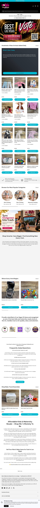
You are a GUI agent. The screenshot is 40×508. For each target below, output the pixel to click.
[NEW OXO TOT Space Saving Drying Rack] (7, 159)
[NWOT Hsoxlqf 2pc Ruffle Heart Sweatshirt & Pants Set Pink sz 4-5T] (20, 82)
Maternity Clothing (33, 202)
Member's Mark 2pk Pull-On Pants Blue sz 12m (7, 90)
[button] (35, 6)
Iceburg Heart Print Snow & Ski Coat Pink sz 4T (32, 115)
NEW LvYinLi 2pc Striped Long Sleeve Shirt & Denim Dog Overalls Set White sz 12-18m (7, 141)
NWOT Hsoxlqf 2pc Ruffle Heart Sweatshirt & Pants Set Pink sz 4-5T (19, 91)
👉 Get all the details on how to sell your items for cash (20, 464)
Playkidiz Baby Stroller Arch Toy (27, 299)
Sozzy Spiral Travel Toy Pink (26, 408)
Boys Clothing (20, 202)
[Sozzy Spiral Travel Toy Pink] (29, 398)
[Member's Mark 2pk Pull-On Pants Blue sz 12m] (7, 82)
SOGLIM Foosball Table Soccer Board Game (19, 167)
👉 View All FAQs (20, 381)
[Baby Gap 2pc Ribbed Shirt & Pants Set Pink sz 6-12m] (20, 133)
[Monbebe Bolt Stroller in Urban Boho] (10, 290)
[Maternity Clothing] (32, 195)
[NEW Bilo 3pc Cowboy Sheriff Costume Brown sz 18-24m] (7, 107)
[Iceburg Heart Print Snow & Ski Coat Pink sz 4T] (32, 107)
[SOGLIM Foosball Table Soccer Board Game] (20, 159)
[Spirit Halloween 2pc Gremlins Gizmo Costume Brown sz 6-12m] (20, 107)
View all (37, 45)
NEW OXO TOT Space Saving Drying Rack (6, 167)
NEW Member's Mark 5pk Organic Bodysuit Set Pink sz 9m (32, 91)
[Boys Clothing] (19, 195)
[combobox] (20, 11)
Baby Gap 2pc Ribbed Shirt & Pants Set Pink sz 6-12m (19, 141)
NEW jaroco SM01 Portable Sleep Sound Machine (32, 167)
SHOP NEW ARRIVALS (20, 73)
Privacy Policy (14, 504)
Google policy (18, 504)
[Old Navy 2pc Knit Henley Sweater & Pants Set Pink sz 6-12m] (32, 133)
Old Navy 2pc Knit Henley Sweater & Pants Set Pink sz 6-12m (32, 141)
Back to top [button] (20, 471)
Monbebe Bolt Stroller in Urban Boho (9, 299)
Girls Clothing (7, 202)
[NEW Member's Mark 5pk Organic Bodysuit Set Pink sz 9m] (32, 82)
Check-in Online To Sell (20, 17)
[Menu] (38, 6)
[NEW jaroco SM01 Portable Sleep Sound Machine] (32, 159)
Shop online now (7, 443)
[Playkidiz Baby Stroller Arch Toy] (29, 290)
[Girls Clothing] (7, 195)
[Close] (38, 500)
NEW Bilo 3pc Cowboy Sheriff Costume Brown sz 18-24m (7, 116)
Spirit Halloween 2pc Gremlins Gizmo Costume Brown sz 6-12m (19, 116)
